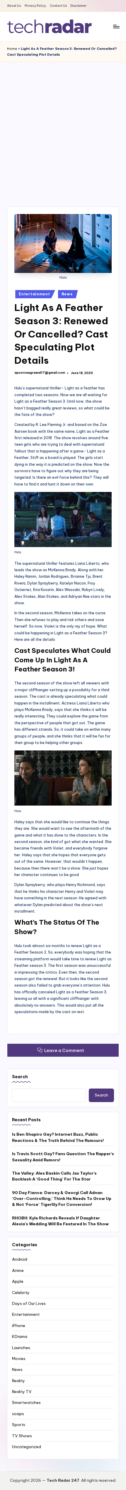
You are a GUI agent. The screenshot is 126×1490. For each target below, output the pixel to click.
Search (20, 1076)
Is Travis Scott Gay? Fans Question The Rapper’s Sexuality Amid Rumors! (63, 1156)
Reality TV (22, 1391)
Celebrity (21, 1292)
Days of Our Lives (29, 1303)
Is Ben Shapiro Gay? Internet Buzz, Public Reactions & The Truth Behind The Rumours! (58, 1137)
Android (19, 1259)
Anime (18, 1270)
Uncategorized (26, 1446)
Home (12, 49)
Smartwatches (26, 1402)
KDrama (19, 1336)
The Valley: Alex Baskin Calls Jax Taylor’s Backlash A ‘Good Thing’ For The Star (54, 1176)
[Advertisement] (63, 128)
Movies (18, 1358)
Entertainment (34, 294)
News (67, 294)
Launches (21, 1347)
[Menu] (116, 26)
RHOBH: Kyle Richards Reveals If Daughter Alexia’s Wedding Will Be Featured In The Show (60, 1220)
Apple (17, 1281)
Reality (18, 1380)
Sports (18, 1424)
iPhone (18, 1325)
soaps (18, 1413)
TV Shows (22, 1435)
